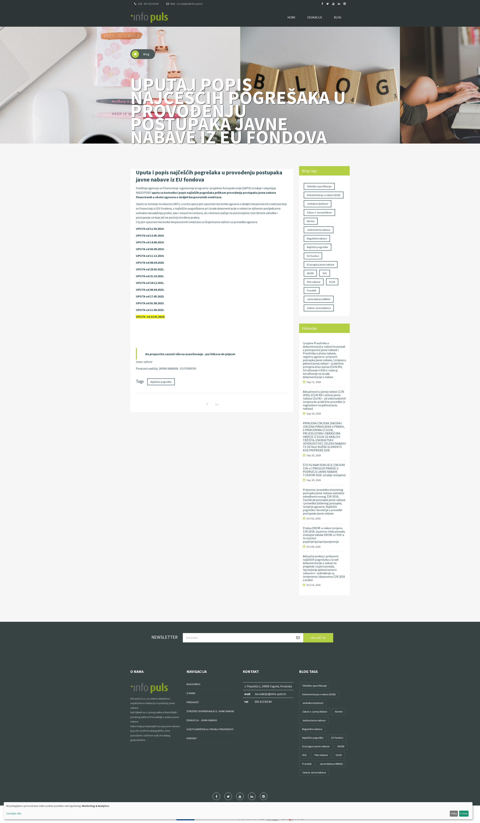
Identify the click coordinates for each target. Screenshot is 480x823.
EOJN (332, 282)
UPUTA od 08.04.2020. (150, 262)
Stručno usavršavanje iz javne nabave (210, 711)
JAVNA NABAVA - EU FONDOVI (177, 368)
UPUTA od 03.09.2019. (150, 249)
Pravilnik (311, 290)
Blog (337, 17)
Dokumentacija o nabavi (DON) (323, 195)
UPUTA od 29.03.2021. (150, 269)
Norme (310, 221)
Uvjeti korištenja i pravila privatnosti (210, 729)
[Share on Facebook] (207, 402)
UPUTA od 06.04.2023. (150, 289)
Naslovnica (193, 684)
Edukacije (314, 17)
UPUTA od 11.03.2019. (150, 229)
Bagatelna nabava (317, 238)
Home (291, 17)
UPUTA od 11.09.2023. (150, 310)
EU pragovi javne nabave (320, 264)
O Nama (191, 693)
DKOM (310, 273)
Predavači (193, 702)
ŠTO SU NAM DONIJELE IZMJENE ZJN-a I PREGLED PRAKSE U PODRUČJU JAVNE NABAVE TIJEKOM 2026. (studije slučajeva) (324, 470)
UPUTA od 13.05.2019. (150, 235)
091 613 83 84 (151, 3)
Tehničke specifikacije (319, 186)
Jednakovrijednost (317, 203)
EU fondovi (313, 256)
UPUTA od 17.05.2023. (150, 296)
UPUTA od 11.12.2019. (150, 256)
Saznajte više (13, 813)
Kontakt (192, 738)
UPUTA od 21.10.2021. (150, 276)
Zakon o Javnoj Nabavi (319, 212)
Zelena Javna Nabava (319, 308)
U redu (463, 813)
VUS (324, 273)
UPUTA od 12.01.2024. (150, 316)
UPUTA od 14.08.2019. (150, 242)
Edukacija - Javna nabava (202, 720)
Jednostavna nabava (318, 229)
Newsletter (165, 637)
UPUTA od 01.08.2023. (150, 303)
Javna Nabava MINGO (318, 299)
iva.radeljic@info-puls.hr (189, 3)
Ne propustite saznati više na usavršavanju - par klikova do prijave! (190, 354)
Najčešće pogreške (161, 382)
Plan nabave (313, 282)
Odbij (454, 813)
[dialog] (238, 810)
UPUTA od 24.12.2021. (150, 283)
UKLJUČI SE (318, 638)
